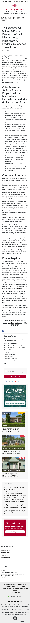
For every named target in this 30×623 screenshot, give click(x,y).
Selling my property (10, 354)
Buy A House (8, 586)
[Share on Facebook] (3, 331)
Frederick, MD (5, 555)
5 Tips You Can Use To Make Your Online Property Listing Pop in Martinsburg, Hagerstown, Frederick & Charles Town (14, 499)
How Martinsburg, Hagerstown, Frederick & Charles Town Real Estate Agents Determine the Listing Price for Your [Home (15, 493)
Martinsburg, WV (5, 552)
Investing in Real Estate (11, 358)
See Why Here (15, 532)
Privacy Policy (13, 592)
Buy (6, 1)
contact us (12, 323)
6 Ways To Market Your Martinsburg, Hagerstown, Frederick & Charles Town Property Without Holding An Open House (15, 505)
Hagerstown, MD (5, 557)
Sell (3, 1)
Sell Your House (22, 584)
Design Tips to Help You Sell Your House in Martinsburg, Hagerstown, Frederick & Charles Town (15, 511)
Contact (26, 1)
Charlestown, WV (6, 550)
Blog (9, 1)
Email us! (3, 577)
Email (5, 363)
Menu (4, 20)
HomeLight (6, 214)
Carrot (22, 621)
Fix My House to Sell (17, 1)
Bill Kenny (6, 52)
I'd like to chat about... (9, 352)
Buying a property (10, 356)
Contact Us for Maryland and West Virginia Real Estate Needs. (15, 589)
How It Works (15, 586)
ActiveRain (19, 288)
